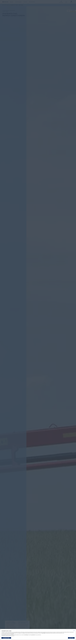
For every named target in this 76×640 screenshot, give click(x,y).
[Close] (74, 630)
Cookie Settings (6, 637)
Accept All (71, 637)
